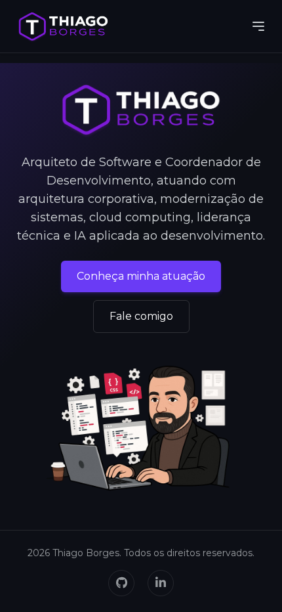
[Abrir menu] (258, 26)
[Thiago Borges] (63, 26)
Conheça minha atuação (141, 276)
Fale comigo (141, 316)
